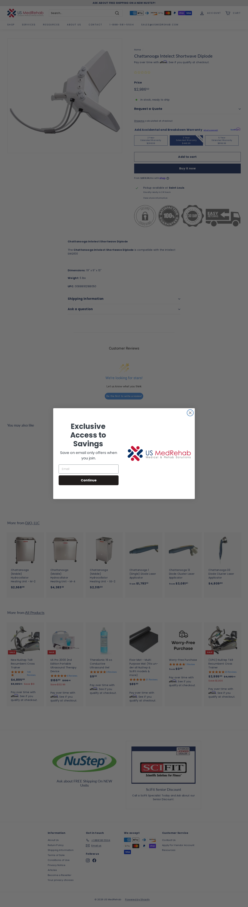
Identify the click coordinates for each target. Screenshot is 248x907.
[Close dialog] (190, 413)
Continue (89, 480)
